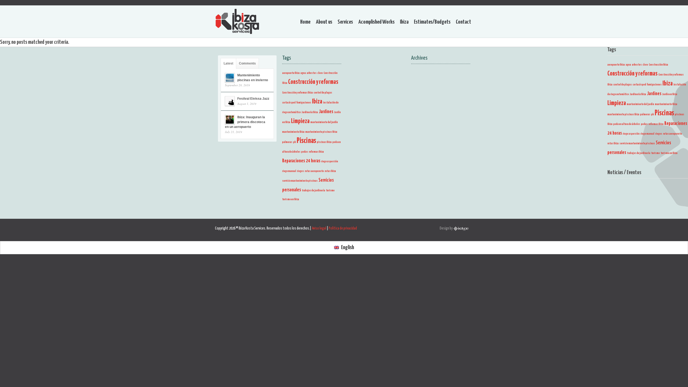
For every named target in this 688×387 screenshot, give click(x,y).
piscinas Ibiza (324, 142)
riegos (658, 133)
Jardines (654, 93)
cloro (645, 64)
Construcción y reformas (632, 74)
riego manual (647, 133)
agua (628, 64)
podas (644, 124)
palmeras (645, 114)
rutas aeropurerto (672, 133)
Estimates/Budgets (432, 22)
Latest (228, 63)
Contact (463, 22)
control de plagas (622, 84)
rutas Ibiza (613, 143)
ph (652, 114)
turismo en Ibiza (669, 153)
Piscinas (664, 113)
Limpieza (616, 103)
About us (324, 22)
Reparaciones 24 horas (301, 161)
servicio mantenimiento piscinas (637, 143)
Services (345, 22)
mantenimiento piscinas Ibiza (623, 114)
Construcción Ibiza (658, 64)
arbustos (637, 64)
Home (305, 22)
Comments (247, 63)
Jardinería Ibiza (638, 94)
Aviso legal (319, 228)
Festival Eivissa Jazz (253, 99)
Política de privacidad (343, 228)
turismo (655, 153)
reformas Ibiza (656, 124)
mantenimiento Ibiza (666, 104)
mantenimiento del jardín (640, 104)
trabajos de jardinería (638, 153)
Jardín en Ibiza (669, 94)
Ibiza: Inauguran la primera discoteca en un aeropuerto (245, 122)
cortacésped (639, 84)
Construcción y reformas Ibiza (297, 92)
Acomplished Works (376, 22)
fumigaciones (654, 84)
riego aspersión (631, 133)
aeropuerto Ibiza (616, 64)
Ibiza (404, 22)
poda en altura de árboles (626, 124)
